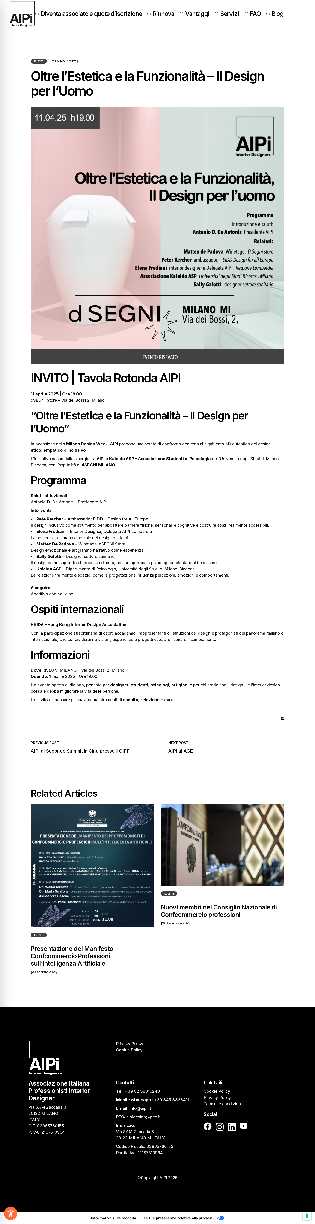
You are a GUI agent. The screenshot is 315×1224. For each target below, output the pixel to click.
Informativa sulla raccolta (113, 1218)
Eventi (38, 61)
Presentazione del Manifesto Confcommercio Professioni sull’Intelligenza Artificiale (72, 956)
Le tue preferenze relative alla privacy (178, 1218)
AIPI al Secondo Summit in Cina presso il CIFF (80, 751)
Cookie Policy (129, 1049)
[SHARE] (282, 718)
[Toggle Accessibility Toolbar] (10, 1213)
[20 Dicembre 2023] (176, 923)
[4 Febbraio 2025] (44, 972)
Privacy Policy (129, 1043)
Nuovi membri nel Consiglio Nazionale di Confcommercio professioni (219, 910)
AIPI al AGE (180, 751)
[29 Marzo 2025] (64, 61)
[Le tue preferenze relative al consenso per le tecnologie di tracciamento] (307, 1216)
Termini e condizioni (223, 1103)
